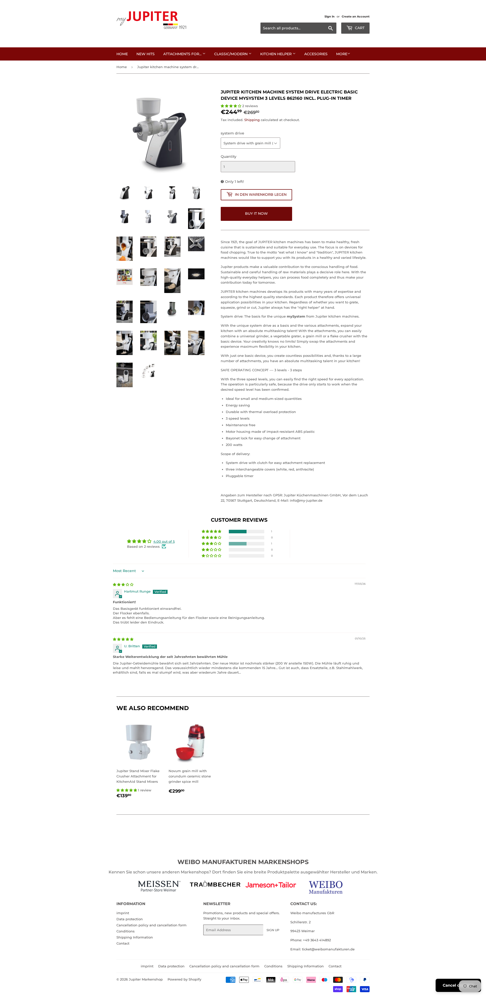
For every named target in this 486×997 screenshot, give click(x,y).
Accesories (316, 54)
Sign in (330, 16)
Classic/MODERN (231, 54)
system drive (232, 133)
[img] (123, 584)
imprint (122, 913)
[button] (231, 106)
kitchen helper (276, 54)
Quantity (228, 156)
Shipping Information (134, 937)
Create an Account (356, 16)
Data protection (129, 919)
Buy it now (256, 213)
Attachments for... (182, 54)
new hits (145, 54)
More (341, 54)
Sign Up (273, 930)
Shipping (252, 120)
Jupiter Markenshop (146, 979)
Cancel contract (458, 985)
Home (122, 54)
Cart (359, 28)
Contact (122, 943)
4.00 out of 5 (164, 541)
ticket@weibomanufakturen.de (328, 949)
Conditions (125, 931)
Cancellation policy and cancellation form (151, 925)
